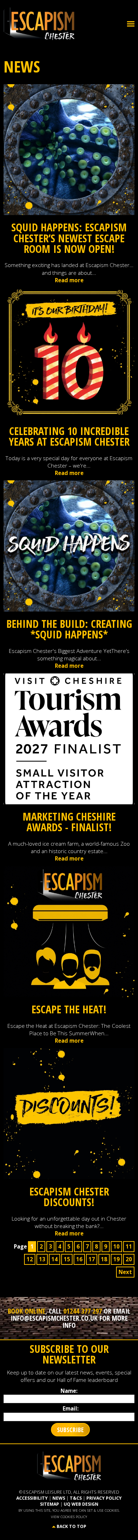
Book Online (26, 1311)
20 (129, 1259)
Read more (69, 280)
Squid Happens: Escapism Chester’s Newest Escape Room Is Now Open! (69, 238)
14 (54, 1259)
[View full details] (69, 148)
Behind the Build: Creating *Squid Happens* (69, 629)
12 (30, 1259)
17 (91, 1259)
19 (116, 1259)
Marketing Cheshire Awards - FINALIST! (69, 821)
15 (67, 1259)
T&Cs (76, 1498)
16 (79, 1259)
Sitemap (49, 1504)
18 (104, 1259)
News (58, 1498)
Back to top (71, 1526)
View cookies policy (69, 1517)
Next (125, 1271)
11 (129, 1246)
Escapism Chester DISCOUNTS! (69, 1196)
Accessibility (32, 1498)
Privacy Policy (104, 1498)
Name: (69, 1390)
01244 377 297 (82, 1311)
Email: (71, 1408)
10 (116, 1246)
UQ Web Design (81, 1504)
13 (42, 1259)
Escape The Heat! (69, 1009)
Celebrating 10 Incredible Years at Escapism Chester (69, 436)
